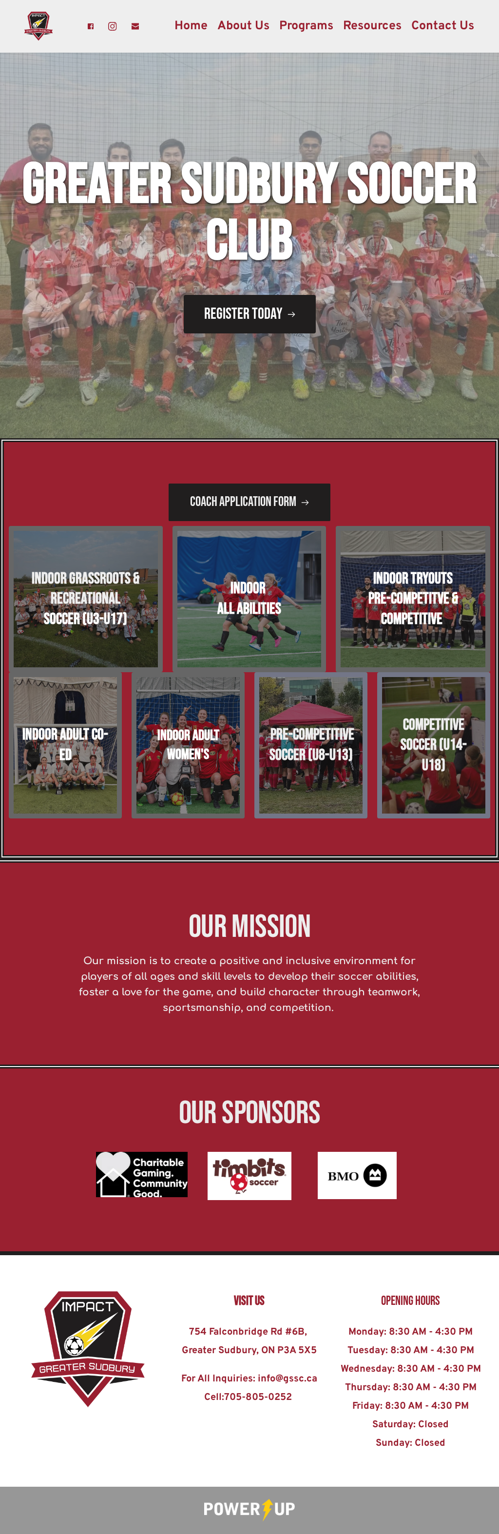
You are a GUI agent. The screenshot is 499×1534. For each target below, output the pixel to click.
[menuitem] (191, 26)
